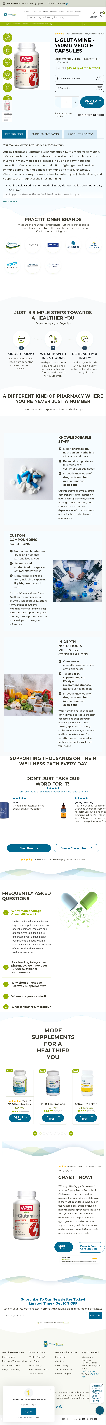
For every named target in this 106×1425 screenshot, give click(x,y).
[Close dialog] (100, 688)
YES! (27, 727)
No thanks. (27, 736)
